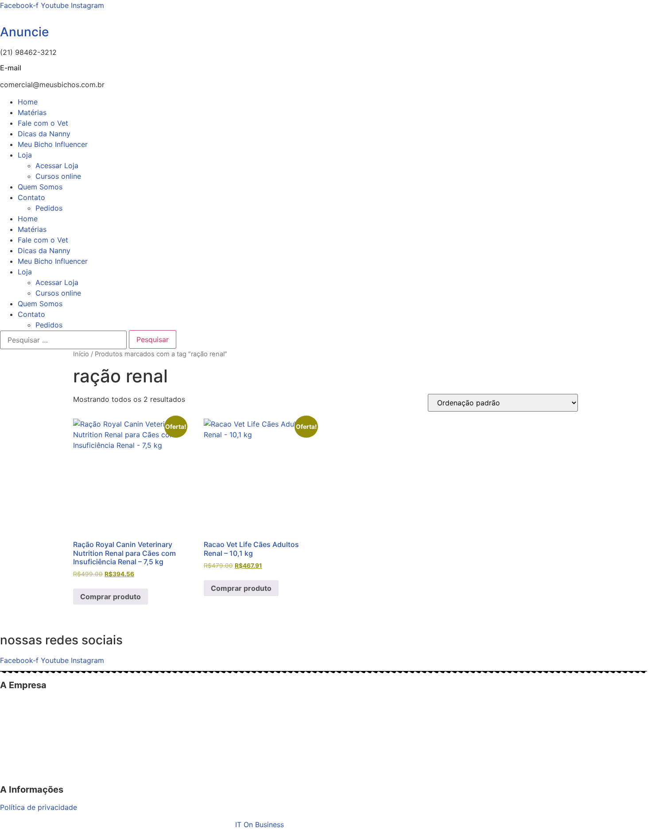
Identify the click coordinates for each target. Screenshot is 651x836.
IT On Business (259, 824)
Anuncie (24, 31)
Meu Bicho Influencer (53, 144)
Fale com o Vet (43, 123)
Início (81, 354)
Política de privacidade (38, 807)
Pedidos (48, 208)
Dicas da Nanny (44, 133)
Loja (25, 154)
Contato (31, 197)
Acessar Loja (56, 165)
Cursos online (58, 176)
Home (28, 101)
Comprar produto (110, 596)
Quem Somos (40, 186)
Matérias (32, 112)
